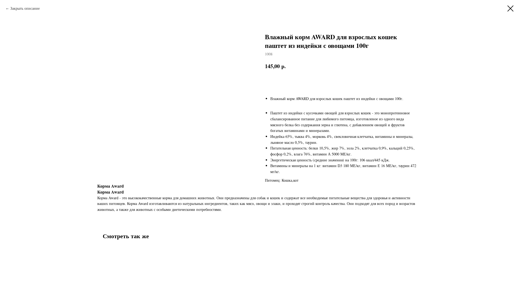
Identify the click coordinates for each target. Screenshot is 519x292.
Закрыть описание (25, 8)
